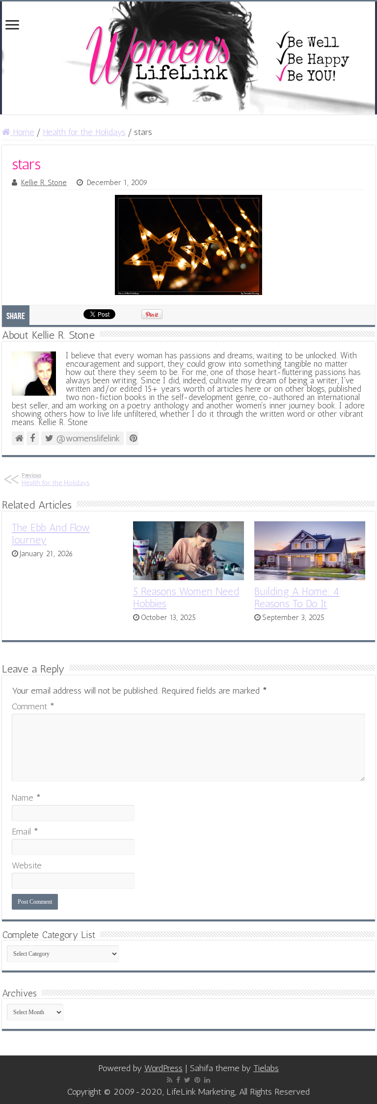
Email (25, 831)
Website (27, 865)
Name (26, 797)
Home (22, 132)
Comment (33, 706)
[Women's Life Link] (188, 57)
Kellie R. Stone (44, 182)
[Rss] (169, 1080)
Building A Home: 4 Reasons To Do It (296, 597)
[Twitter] (187, 1080)
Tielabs (266, 1068)
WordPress (163, 1068)
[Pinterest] (197, 1080)
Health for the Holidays (84, 132)
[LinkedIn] (207, 1080)
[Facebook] (178, 1080)
